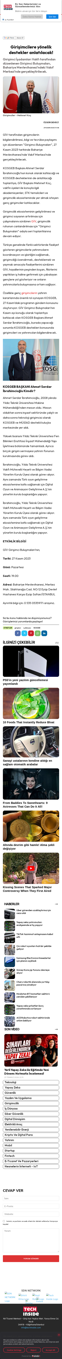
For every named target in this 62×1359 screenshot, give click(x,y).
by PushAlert (9, 19)
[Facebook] (18, 633)
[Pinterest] (31, 633)
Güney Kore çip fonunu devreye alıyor (32, 971)
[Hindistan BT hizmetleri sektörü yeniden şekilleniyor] (9, 997)
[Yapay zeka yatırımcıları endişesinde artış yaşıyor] (9, 926)
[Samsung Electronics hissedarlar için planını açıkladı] (9, 962)
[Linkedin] (44, 633)
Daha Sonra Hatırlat (32, 16)
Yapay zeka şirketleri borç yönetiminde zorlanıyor (30, 1007)
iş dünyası (27, 628)
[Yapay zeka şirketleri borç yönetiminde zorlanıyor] (9, 1009)
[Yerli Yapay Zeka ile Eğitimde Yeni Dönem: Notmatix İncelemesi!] (31, 1050)
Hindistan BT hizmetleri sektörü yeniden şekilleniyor (33, 995)
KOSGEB (37, 628)
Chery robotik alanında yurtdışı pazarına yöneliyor (32, 983)
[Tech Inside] (52, 1297)
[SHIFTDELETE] (11, 1297)
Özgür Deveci (51, 122)
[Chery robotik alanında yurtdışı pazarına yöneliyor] (9, 985)
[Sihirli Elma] (25, 1297)
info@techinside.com (31, 1327)
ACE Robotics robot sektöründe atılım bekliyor (33, 1019)
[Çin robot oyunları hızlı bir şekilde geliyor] (9, 950)
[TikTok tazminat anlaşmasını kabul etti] (9, 938)
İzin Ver (52, 16)
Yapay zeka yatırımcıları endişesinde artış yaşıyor (29, 924)
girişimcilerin (29, 293)
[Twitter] (24, 633)
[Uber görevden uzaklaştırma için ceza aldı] (9, 914)
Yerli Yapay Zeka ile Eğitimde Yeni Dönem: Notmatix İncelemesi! (26, 1071)
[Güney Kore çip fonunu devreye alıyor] (9, 974)
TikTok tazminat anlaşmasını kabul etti (34, 936)
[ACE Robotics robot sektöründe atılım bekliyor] (9, 1021)
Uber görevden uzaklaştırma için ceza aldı (33, 912)
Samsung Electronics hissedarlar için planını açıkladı (33, 959)
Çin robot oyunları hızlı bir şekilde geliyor (33, 947)
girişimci (18, 628)
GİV (33, 221)
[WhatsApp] (38, 633)
